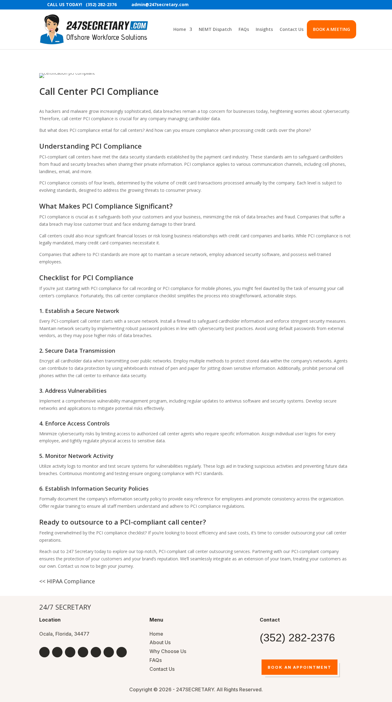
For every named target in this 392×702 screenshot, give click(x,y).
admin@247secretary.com (160, 4)
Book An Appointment (299, 667)
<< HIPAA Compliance (67, 581)
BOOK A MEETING (331, 29)
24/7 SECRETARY (65, 606)
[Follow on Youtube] (57, 652)
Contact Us (291, 29)
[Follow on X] (70, 652)
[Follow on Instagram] (109, 652)
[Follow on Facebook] (44, 652)
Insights (264, 29)
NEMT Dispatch (215, 29)
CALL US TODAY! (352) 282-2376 (82, 4)
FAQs (244, 29)
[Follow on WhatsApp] (121, 652)
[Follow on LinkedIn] (83, 652)
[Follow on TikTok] (96, 652)
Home (179, 29)
